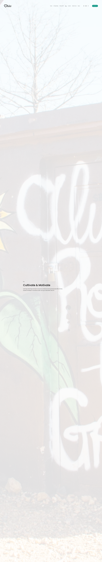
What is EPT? (62, 5)
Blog (66, 5)
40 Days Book (56, 5)
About (79, 5)
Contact (69, 5)
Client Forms (74, 5)
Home (51, 5)
